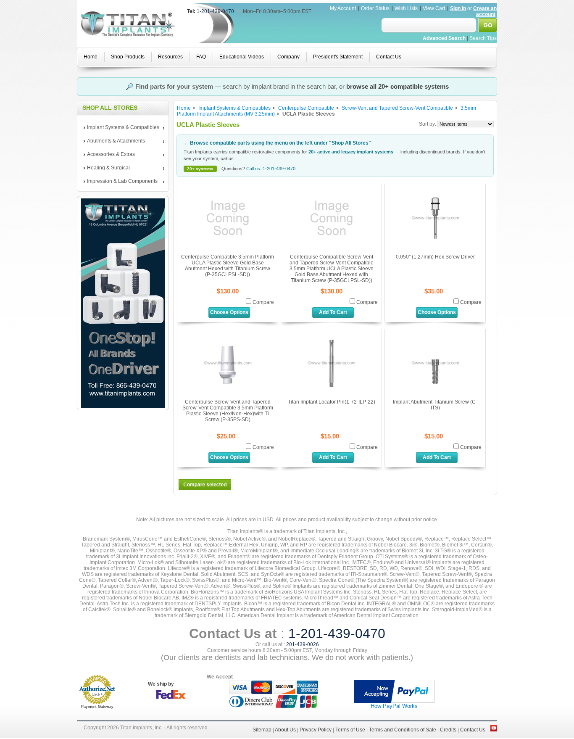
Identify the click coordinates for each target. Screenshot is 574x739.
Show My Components (287, 428)
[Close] (403, 230)
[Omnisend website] (287, 499)
